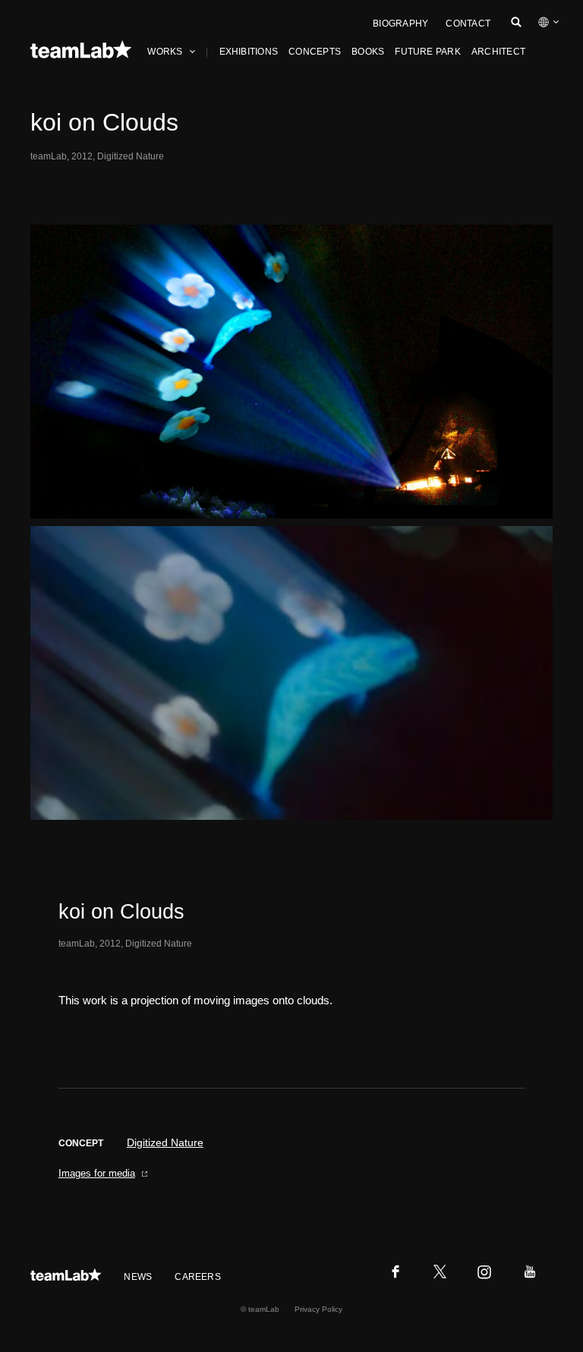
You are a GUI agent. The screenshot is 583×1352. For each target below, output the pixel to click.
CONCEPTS (314, 51)
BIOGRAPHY (400, 23)
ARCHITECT (498, 51)
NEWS (138, 1277)
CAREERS (198, 1277)
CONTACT (468, 23)
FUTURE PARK (428, 51)
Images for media (96, 1173)
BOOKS (367, 51)
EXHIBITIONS (249, 51)
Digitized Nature (165, 1142)
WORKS (164, 51)
